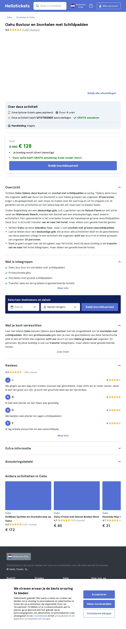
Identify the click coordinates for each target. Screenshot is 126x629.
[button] (63, 187)
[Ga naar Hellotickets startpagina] (18, 5)
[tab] (63, 187)
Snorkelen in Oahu (25, 17)
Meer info (63, 288)
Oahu (9, 17)
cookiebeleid (40, 615)
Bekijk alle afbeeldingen (102, 93)
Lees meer (63, 351)
